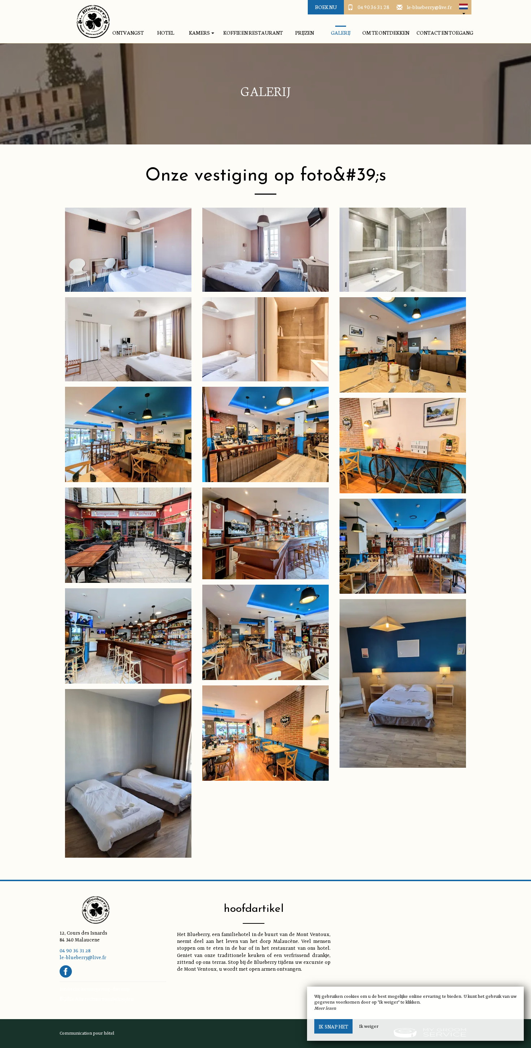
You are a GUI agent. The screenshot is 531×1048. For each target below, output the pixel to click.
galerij (340, 32)
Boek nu (326, 6)
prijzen (304, 32)
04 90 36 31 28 (373, 6)
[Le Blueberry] (90, 21)
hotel (165, 32)
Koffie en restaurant (253, 32)
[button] (463, 7)
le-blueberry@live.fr (429, 6)
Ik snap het (333, 1026)
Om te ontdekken (385, 32)
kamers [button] (200, 32)
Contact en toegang (444, 32)
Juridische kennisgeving (85, 988)
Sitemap (121, 988)
